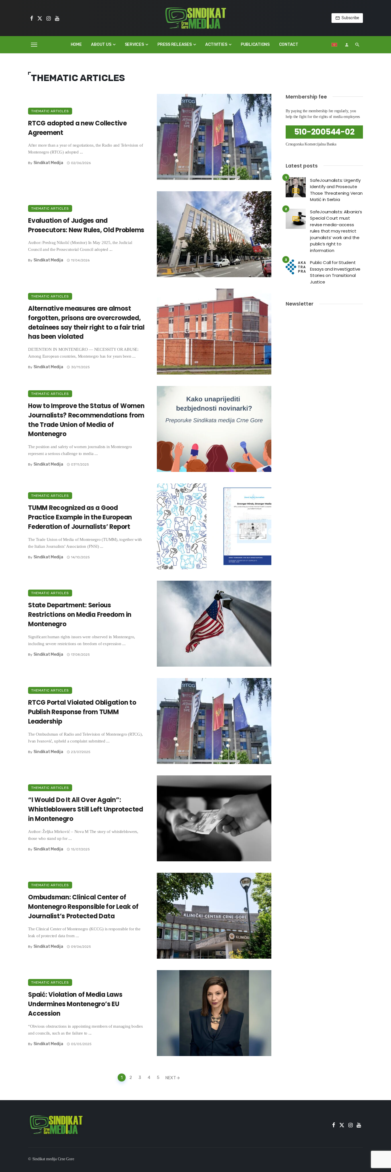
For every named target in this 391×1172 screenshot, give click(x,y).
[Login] (346, 44)
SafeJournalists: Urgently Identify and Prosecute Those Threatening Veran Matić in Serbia (336, 190)
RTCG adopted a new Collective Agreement (77, 128)
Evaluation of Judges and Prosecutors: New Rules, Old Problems (86, 225)
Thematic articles (50, 111)
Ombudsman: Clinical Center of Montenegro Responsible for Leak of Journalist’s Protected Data (83, 907)
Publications (255, 44)
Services (134, 44)
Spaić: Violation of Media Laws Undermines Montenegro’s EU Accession (75, 1004)
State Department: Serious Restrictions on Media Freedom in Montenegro (79, 615)
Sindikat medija (48, 162)
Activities (216, 44)
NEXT (170, 1077)
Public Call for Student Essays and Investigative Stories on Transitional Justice (335, 272)
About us (101, 44)
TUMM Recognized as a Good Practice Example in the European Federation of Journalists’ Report (80, 517)
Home (76, 44)
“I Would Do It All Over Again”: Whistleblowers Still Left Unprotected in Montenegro (85, 809)
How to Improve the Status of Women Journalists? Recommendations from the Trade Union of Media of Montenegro (86, 419)
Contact (288, 44)
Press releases (174, 44)
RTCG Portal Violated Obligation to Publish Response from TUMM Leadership (82, 712)
